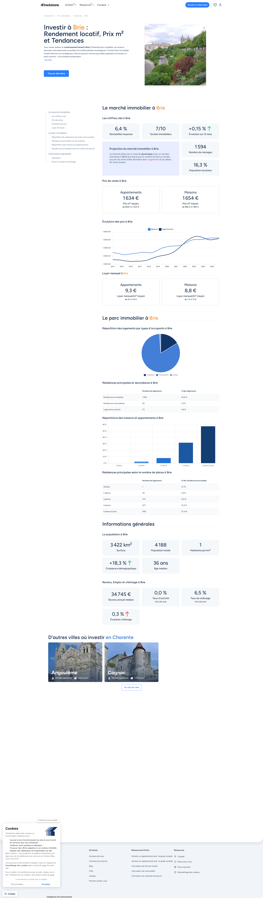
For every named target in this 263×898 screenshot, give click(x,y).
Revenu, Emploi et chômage (64, 162)
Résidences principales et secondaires (68, 141)
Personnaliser (17, 884)
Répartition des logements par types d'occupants (73, 137)
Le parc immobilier (57, 133)
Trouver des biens (56, 73)
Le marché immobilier (59, 112)
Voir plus (48, 60)
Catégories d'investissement (59, 897)
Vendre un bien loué (197, 5)
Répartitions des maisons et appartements (70, 145)
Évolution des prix (59, 124)
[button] (9, 894)
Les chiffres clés (59, 116)
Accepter (46, 884)
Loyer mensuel (58, 128)
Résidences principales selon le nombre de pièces (73, 148)
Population (56, 158)
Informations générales (59, 154)
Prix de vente (57, 120)
